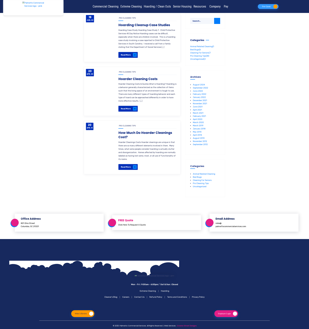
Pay (226, 6)
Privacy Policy (198, 297)
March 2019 (198, 125)
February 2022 (199, 94)
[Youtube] (150, 303)
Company (215, 6)
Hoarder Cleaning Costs (138, 79)
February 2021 (199, 116)
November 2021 (200, 103)
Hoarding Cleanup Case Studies (144, 25)
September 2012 (200, 144)
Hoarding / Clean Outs (157, 6)
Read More (126, 55)
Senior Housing (182, 6)
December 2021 (200, 100)
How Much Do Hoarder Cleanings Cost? (145, 135)
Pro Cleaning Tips (127, 18)
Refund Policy (155, 297)
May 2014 (197, 132)
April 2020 (197, 119)
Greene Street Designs (187, 326)
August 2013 (198, 138)
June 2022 (198, 91)
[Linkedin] (159, 303)
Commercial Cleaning (106, 6)
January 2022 (199, 97)
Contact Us (139, 297)
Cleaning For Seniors (200, 53)
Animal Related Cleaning (202, 46)
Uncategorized (198, 59)
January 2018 (199, 129)
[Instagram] (167, 303)
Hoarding (165, 291)
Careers (125, 297)
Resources (199, 6)
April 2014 (197, 135)
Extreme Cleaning (131, 6)
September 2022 (200, 88)
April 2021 (197, 110)
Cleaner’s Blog (110, 297)
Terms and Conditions (177, 297)
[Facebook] (142, 303)
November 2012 (200, 141)
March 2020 (198, 122)
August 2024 (199, 85)
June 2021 (198, 107)
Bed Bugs (195, 49)
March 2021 (198, 113)
